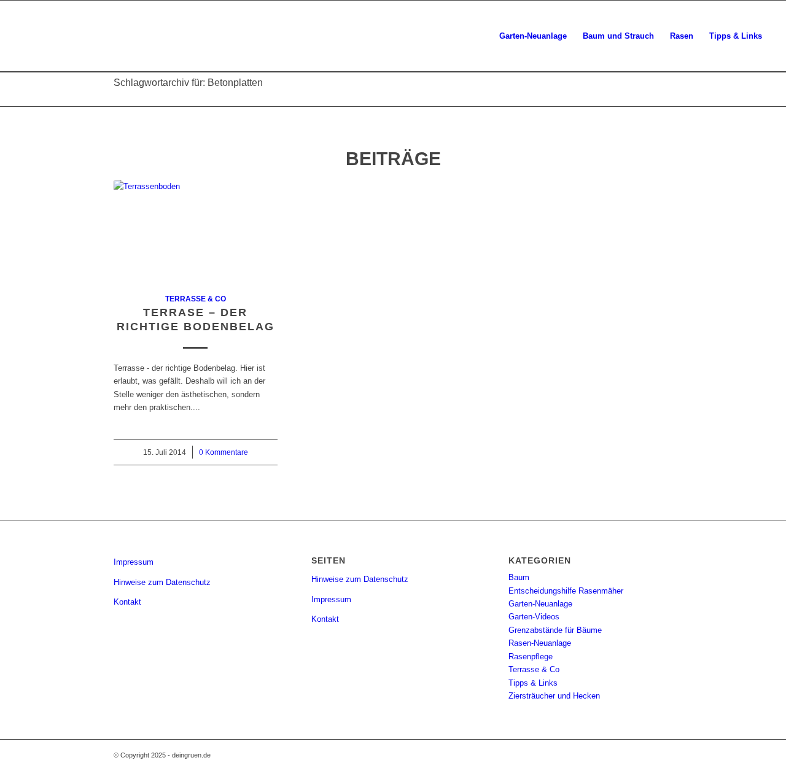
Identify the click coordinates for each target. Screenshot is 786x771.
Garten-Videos (533, 616)
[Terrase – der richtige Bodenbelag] (196, 229)
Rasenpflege (530, 656)
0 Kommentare (223, 452)
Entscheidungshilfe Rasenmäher (565, 590)
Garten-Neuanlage (540, 603)
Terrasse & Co (195, 299)
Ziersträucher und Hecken (554, 695)
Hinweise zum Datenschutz (162, 582)
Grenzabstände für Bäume (555, 630)
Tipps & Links (533, 683)
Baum (518, 577)
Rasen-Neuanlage (539, 643)
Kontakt (127, 601)
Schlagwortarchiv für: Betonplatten (188, 82)
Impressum (134, 562)
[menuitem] (533, 36)
